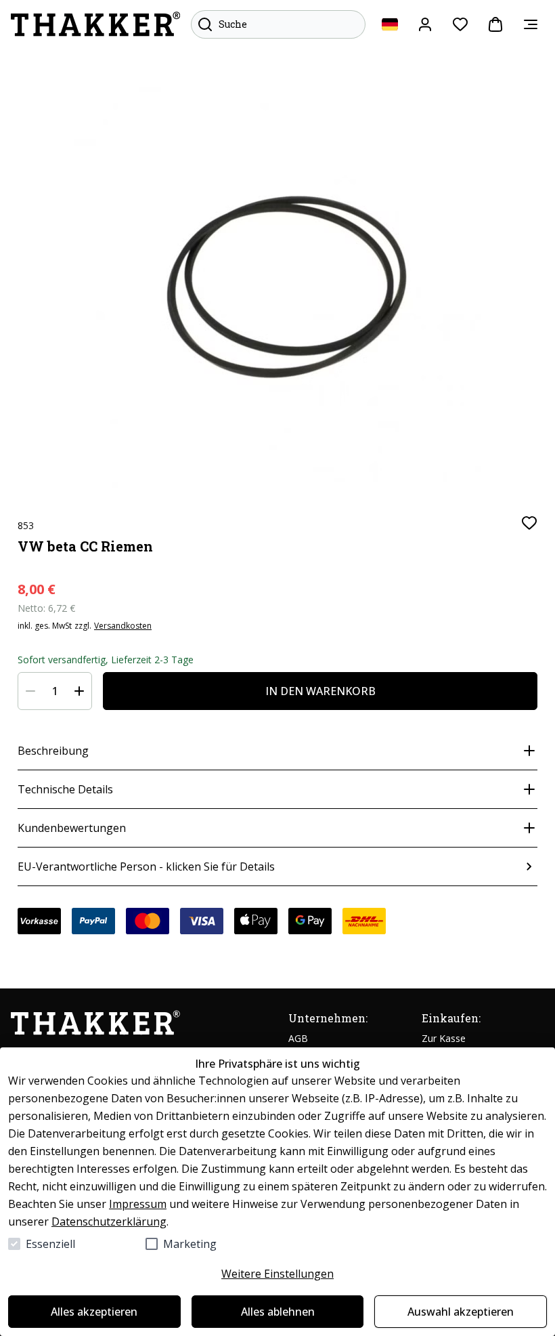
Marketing (190, 1243)
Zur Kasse (444, 1038)
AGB (298, 1038)
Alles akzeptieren (94, 1311)
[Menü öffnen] (530, 24)
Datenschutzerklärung (108, 1221)
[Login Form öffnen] (425, 24)
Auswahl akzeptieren (460, 1311)
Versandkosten (123, 626)
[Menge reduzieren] (30, 691)
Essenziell (50, 1243)
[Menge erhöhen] (79, 691)
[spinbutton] (55, 691)
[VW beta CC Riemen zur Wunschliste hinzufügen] (529, 523)
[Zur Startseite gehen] (95, 24)
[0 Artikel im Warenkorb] (495, 24)
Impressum (137, 1203)
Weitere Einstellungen (277, 1273)
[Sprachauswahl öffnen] (389, 24)
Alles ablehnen (278, 1311)
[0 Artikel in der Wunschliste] (460, 24)
